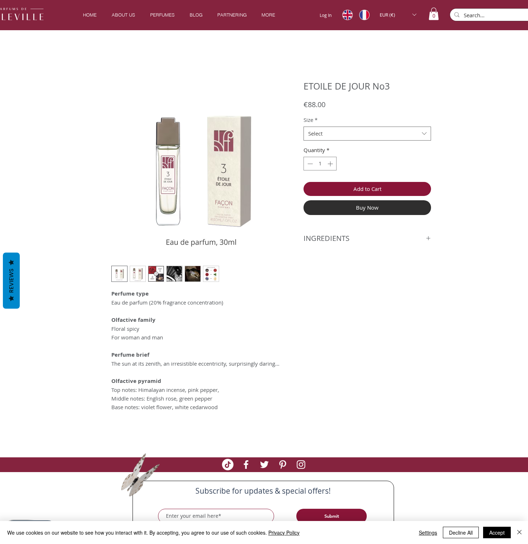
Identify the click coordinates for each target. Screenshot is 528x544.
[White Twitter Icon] (264, 465)
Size (311, 120)
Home (119, 56)
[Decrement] (309, 165)
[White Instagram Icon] (301, 465)
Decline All (461, 532)
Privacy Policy (284, 532)
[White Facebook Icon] (246, 465)
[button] (162, 15)
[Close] (519, 532)
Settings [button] (428, 532)
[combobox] (367, 135)
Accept (497, 532)
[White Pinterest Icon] (282, 465)
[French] (362, 14)
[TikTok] (227, 465)
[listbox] (397, 14)
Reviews (11, 280)
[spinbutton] (320, 165)
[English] (345, 14)
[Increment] (331, 165)
